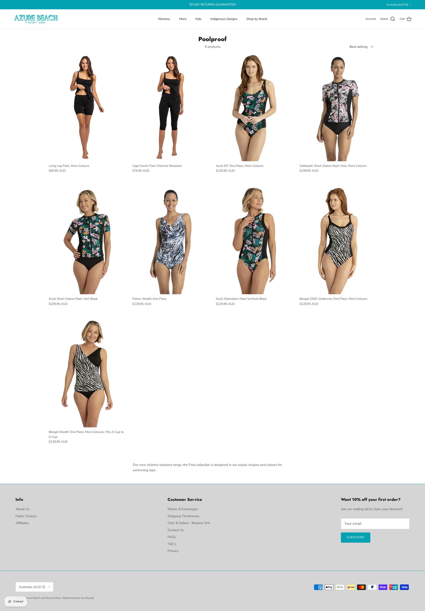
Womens (164, 19)
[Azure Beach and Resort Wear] (36, 19)
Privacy (173, 551)
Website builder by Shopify (78, 598)
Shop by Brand (256, 19)
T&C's (172, 544)
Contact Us (176, 530)
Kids (198, 19)
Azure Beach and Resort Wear (43, 598)
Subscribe (356, 537)
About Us (22, 509)
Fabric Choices (26, 516)
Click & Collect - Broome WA (189, 523)
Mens (183, 19)
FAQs (172, 537)
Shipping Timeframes (183, 516)
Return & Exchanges (183, 509)
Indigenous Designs (224, 19)
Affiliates (22, 523)
